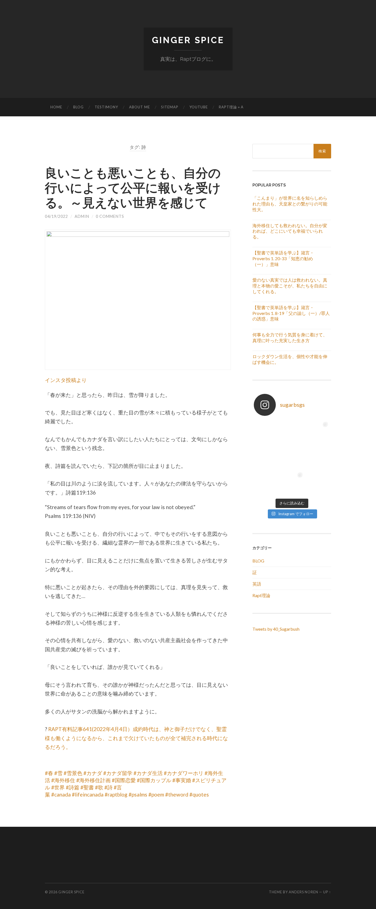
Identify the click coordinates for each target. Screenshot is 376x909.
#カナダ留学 (117, 773)
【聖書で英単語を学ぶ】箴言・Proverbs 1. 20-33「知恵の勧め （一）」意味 (283, 258)
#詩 (108, 787)
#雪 (58, 773)
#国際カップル (154, 780)
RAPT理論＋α (231, 107)
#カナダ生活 (148, 773)
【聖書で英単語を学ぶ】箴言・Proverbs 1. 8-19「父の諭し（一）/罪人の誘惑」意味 (291, 313)
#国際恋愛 (124, 780)
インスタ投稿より (66, 380)
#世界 (58, 787)
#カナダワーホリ (183, 773)
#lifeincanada (87, 794)
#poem (156, 794)
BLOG (78, 107)
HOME (56, 107)
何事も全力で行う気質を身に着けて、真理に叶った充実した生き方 (289, 337)
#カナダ (92, 773)
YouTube (198, 107)
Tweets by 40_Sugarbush (275, 628)
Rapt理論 (261, 595)
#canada (61, 794)
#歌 (99, 787)
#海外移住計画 (93, 780)
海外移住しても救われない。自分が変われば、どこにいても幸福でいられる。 (289, 231)
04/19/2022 (56, 216)
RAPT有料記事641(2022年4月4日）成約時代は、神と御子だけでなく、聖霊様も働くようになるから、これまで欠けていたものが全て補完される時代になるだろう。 (136, 738)
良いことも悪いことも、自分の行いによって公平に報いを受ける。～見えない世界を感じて (133, 187)
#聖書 (87, 787)
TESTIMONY (106, 107)
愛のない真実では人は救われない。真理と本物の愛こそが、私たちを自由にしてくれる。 (289, 285)
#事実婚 (181, 780)
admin (82, 216)
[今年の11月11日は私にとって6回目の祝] (317, 432)
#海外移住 (63, 780)
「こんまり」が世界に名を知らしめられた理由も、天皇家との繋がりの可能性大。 (289, 203)
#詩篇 (72, 787)
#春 (49, 773)
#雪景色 (73, 773)
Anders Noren (303, 892)
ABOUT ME (139, 107)
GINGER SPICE (188, 40)
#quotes (199, 794)
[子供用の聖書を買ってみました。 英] (291, 432)
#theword (176, 794)
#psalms (138, 794)
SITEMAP (169, 107)
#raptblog (116, 794)
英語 (256, 583)
